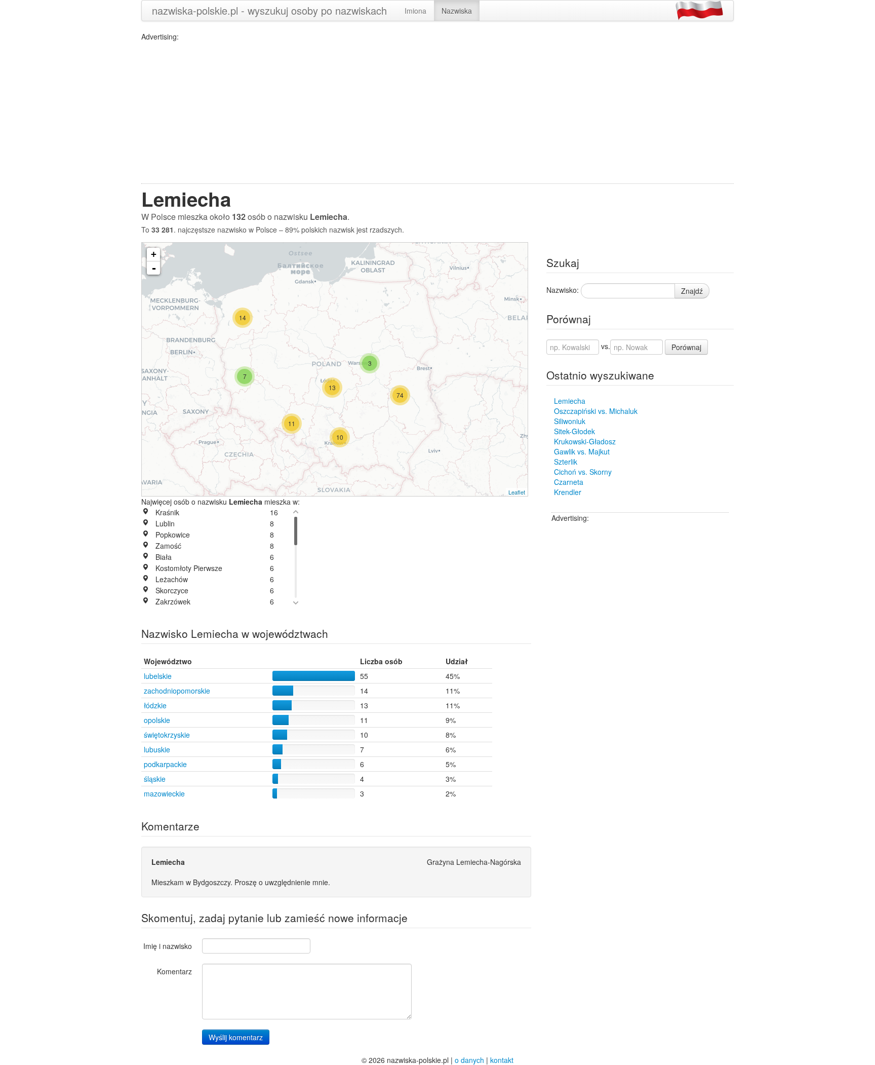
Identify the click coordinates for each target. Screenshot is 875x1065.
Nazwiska (457, 11)
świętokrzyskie (167, 735)
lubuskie (157, 749)
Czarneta (568, 482)
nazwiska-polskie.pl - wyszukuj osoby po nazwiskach (269, 10)
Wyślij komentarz (236, 1037)
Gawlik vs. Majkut (582, 451)
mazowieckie (164, 793)
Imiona (415, 11)
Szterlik (565, 462)
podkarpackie (165, 764)
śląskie (155, 779)
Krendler (567, 492)
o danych (469, 1060)
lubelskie (158, 676)
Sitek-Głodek (574, 431)
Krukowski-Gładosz (585, 441)
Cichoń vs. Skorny (583, 472)
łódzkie (155, 705)
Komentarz (174, 971)
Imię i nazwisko (167, 946)
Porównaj (686, 347)
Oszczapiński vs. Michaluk (596, 411)
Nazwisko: (562, 290)
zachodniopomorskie (177, 691)
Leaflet (516, 492)
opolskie (157, 720)
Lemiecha (569, 401)
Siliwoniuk (569, 421)
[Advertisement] (437, 112)
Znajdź (692, 291)
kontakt (501, 1060)
